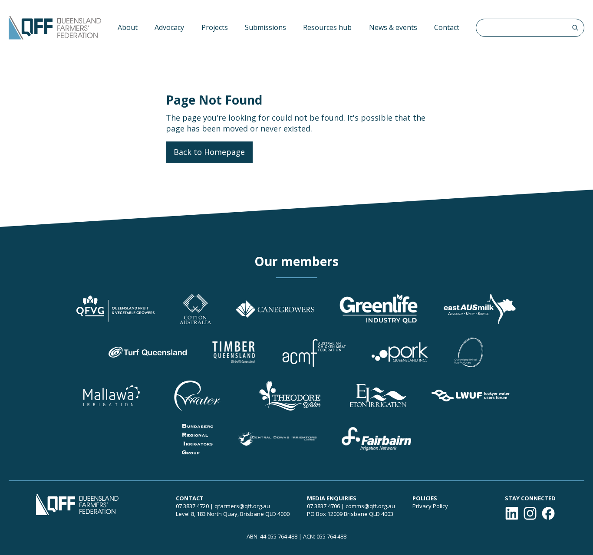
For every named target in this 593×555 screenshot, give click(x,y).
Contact (446, 27)
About (128, 27)
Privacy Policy (430, 506)
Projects (214, 27)
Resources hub (327, 27)
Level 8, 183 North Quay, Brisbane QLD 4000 (233, 514)
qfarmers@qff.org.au (242, 506)
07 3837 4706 (323, 506)
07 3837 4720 (192, 506)
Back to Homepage (209, 152)
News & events (393, 27)
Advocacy (169, 27)
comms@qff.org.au (370, 506)
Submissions (265, 27)
